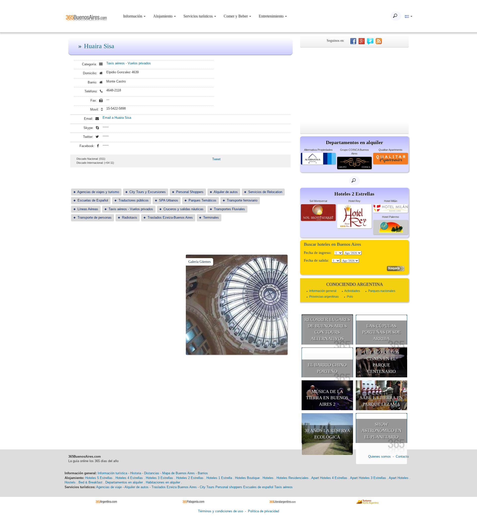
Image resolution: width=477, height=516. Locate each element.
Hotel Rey (354, 200)
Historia (135, 473)
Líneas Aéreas (88, 209)
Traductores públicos (134, 200)
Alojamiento (163, 16)
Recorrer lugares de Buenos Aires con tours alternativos (327, 329)
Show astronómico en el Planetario (381, 430)
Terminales (211, 217)
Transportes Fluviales (229, 209)
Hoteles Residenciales (293, 478)
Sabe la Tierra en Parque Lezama (381, 401)
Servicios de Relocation (265, 192)
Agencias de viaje (109, 487)
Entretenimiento (271, 16)
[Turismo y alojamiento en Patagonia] (195, 501)
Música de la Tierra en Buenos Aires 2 (327, 398)
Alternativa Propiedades (318, 149)
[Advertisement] (354, 84)
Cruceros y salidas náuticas (183, 209)
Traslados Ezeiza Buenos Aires (174, 487)
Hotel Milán (390, 200)
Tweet (216, 159)
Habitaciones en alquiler (163, 482)
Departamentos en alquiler (124, 482)
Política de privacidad (263, 511)
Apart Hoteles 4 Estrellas (329, 478)
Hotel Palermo (390, 216)
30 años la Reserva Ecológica (327, 433)
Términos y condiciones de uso (220, 511)
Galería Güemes (199, 262)
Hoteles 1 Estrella (219, 478)
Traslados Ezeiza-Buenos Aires (170, 217)
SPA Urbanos (168, 200)
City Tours (207, 487)
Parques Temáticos (202, 200)
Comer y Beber (236, 16)
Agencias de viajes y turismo (98, 192)
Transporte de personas (95, 217)
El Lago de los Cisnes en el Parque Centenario (381, 362)
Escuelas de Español (93, 200)
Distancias (151, 473)
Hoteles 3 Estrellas (159, 478)
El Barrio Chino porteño (327, 368)
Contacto (402, 456)
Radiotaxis (129, 217)
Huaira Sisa (99, 46)
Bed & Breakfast (90, 482)
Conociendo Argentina (354, 284)
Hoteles (268, 478)
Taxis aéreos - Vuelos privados (128, 63)
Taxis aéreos (283, 487)
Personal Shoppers (189, 192)
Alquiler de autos (226, 192)
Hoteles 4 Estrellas (129, 478)
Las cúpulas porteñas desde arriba (381, 332)
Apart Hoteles (398, 478)
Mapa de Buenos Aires (178, 473)
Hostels (70, 482)
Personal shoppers (228, 487)
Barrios (203, 473)
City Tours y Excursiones (147, 192)
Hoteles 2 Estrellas (189, 478)
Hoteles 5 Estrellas (99, 478)
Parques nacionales (381, 291)
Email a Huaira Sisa (117, 117)
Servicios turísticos (198, 16)
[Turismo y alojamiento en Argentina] (108, 501)
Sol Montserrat (318, 200)
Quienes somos (379, 456)
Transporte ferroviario (242, 200)
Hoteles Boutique (247, 478)
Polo (350, 296)
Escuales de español (258, 487)
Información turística (112, 473)
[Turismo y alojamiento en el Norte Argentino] (369, 501)
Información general (322, 291)
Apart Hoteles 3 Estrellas (368, 478)
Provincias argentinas (324, 296)
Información (133, 16)
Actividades (352, 291)
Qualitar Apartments (390, 149)
